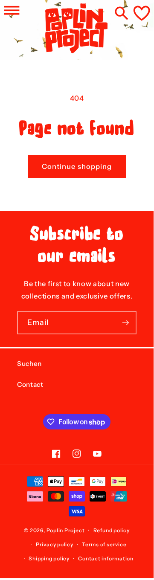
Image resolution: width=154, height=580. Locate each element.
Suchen (29, 364)
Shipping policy (49, 558)
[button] (11, 10)
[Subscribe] (125, 322)
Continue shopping (77, 166)
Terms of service (104, 544)
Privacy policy (54, 544)
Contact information (106, 558)
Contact (30, 384)
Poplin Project (65, 530)
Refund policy (111, 530)
